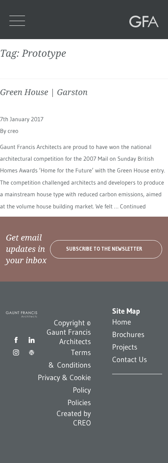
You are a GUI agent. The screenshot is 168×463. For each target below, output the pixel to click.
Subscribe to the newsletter (104, 249)
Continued (133, 206)
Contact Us (129, 359)
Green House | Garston (44, 92)
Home (121, 322)
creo (12, 131)
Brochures (128, 334)
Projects (124, 347)
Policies (79, 402)
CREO (82, 423)
